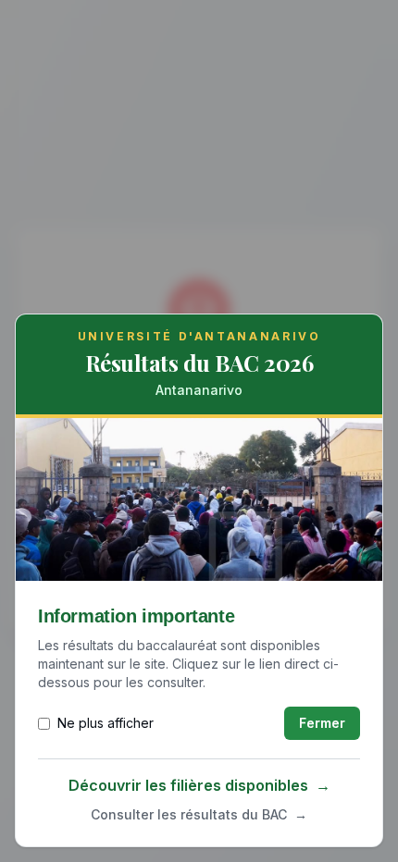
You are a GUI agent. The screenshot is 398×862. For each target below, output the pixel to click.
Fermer (322, 723)
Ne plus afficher (105, 723)
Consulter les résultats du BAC (199, 814)
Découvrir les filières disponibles (199, 785)
